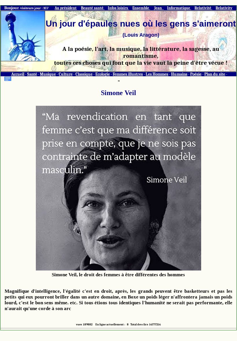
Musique (48, 74)
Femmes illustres (128, 74)
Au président (66, 8)
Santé (32, 74)
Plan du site (214, 74)
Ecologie (102, 74)
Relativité (203, 8)
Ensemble (141, 8)
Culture (66, 74)
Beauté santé (92, 8)
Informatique (179, 8)
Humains (179, 74)
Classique (83, 74)
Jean (158, 8)
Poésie (195, 74)
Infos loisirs (118, 8)
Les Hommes (157, 74)
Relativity (224, 8)
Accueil (17, 74)
